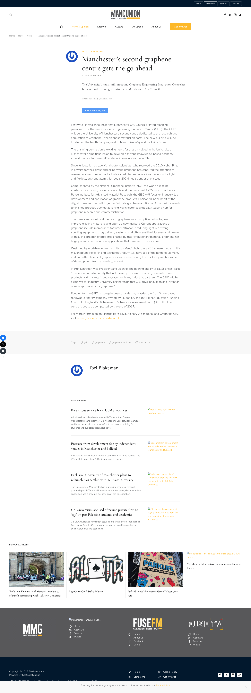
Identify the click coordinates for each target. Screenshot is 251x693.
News (95, 98)
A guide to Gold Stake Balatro (86, 591)
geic (86, 342)
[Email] (3, 351)
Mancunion (210, 3)
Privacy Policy (163, 685)
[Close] (246, 687)
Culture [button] (119, 26)
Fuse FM (223, 3)
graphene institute (121, 342)
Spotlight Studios (31, 675)
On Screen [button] (137, 26)
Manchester (144, 342)
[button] (10, 14)
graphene (100, 342)
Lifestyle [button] (101, 26)
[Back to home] (125, 14)
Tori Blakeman (93, 75)
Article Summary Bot (95, 110)
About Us (157, 26)
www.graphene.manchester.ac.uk (98, 318)
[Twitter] (3, 344)
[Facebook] (3, 338)
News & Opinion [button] (80, 26)
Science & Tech (105, 98)
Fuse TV (236, 3)
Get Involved (180, 26)
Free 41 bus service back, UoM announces (99, 410)
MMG (198, 3)
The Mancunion (36, 671)
